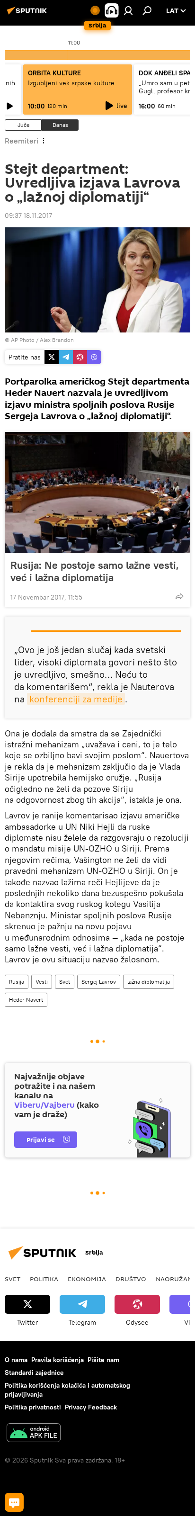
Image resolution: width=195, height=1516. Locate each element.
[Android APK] (33, 1433)
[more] (179, 596)
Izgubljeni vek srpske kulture (71, 83)
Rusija (16, 981)
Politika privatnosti (33, 1407)
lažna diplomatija (148, 981)
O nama (16, 1359)
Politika (44, 1278)
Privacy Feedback (91, 1407)
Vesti (41, 981)
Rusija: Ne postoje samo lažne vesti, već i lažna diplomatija (94, 571)
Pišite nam (103, 1359)
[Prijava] (128, 10)
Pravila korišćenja (57, 1359)
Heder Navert (26, 999)
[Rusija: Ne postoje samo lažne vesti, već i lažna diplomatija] (97, 492)
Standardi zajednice (34, 1372)
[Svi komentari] (14, 1502)
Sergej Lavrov (98, 981)
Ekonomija (87, 1278)
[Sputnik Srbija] (28, 14)
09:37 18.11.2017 (28, 215)
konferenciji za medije (76, 699)
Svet (64, 981)
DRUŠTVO (130, 1278)
